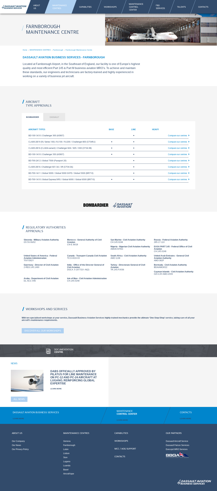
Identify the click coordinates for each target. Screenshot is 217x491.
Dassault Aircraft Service (177, 441)
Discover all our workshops (42, 330)
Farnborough (58, 50)
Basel (65, 469)
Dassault (54, 117)
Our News (16, 445)
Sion (65, 457)
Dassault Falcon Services (177, 445)
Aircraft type (68, 474)
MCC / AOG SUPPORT (125, 448)
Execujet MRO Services (177, 449)
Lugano (66, 461)
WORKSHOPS (121, 440)
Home (25, 50)
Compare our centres (177, 135)
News (14, 363)
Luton (65, 449)
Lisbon (66, 453)
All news (19, 399)
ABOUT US (17, 432)
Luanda (66, 465)
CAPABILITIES (121, 432)
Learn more (56, 389)
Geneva (67, 441)
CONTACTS (119, 456)
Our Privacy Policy (20, 449)
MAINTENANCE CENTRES (40, 50)
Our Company (18, 441)
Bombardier (32, 117)
